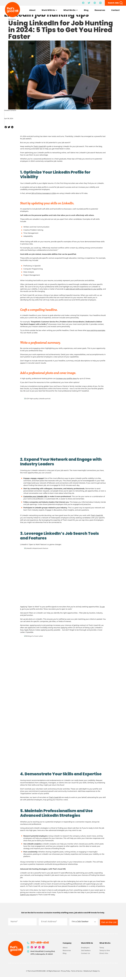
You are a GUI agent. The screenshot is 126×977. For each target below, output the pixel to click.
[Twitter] (9, 127)
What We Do (69, 10)
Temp (101, 948)
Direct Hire (103, 953)
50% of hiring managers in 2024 (43, 193)
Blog (86, 10)
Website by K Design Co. (91, 971)
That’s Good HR (39, 146)
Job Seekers (86, 950)
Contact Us (85, 953)
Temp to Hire (104, 950)
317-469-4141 (40, 943)
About (32, 10)
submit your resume (28, 895)
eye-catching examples (96, 330)
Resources (100, 10)
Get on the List (108, 922)
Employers (85, 948)
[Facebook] (5, 127)
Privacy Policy (65, 971)
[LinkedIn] (12, 127)
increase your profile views (66, 378)
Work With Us (48, 10)
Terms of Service (76, 971)
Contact (115, 10)
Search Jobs (113, 3)
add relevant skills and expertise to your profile (83, 289)
